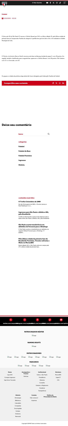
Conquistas (18, 406)
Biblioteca (18, 400)
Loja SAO (9, 375)
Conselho (42, 383)
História (22, 165)
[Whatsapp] (60, 83)
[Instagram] (57, 3)
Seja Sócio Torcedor (10, 380)
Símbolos (18, 414)
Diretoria (42, 380)
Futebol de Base (24, 151)
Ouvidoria (42, 388)
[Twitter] (53, 3)
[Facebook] (50, 3)
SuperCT (58, 377)
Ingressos (22, 160)
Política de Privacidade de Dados (50, 396)
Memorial (18, 416)
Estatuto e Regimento (42, 385)
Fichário (18, 411)
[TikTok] (60, 3)
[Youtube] (47, 3)
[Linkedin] (63, 83)
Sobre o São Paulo (42, 375)
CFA (58, 380)
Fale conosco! (34, 398)
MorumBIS (58, 375)
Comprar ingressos (10, 377)
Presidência (42, 377)
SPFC (4, 4)
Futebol (4, 14)
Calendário (18, 403)
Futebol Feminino (25, 156)
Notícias (26, 376)
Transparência (42, 391)
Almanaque (18, 398)
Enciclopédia (18, 408)
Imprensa (34, 400)
